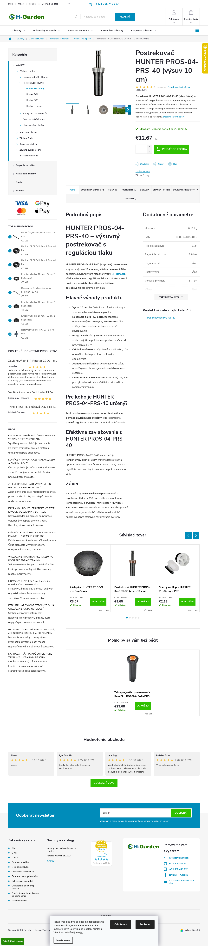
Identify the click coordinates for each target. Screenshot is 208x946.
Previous (188, 535)
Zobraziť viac (104, 783)
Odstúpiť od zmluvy (13, 941)
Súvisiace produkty (184, 190)
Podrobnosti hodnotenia (179, 87)
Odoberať (181, 812)
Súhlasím (145, 924)
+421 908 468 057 (178, 869)
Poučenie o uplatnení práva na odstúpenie (25, 894)
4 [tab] (135, 618)
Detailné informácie (172, 116)
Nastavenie (63, 940)
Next (196, 535)
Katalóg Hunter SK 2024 (59, 855)
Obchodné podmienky (23, 871)
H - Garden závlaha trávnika (181, 882)
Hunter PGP (32, 100)
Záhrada (20, 190)
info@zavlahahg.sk (178, 857)
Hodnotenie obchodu (104, 739)
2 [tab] (130, 618)
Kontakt (32, 3)
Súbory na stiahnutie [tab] (92, 190)
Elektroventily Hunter (33, 125)
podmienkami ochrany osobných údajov (149, 821)
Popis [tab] (72, 190)
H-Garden (106, 915)
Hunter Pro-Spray (35, 88)
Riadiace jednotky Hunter (35, 77)
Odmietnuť (120, 924)
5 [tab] (138, 618)
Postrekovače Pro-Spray (161, 317)
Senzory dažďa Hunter (34, 119)
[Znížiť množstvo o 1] (149, 151)
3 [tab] (133, 618)
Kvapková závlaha (28, 144)
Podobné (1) (131, 198)
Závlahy (20, 64)
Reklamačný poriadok (22, 881)
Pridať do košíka (174, 149)
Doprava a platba (50, 3)
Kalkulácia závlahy (26, 173)
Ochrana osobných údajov (25, 876)
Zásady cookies (19, 900)
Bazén (19, 182)
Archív (50, 861)
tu (81, 932)
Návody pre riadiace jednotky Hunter (61, 850)
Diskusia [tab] (144, 190)
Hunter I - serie (33, 106)
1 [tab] (127, 618)
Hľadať (125, 16)
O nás (21, 3)
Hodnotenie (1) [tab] (128, 190)
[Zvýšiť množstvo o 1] (149, 147)
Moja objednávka (20, 866)
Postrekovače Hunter (33, 82)
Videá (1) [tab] (112, 190)
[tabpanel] (88, 578)
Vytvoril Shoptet (192, 930)
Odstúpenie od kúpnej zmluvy (23, 887)
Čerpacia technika (25, 165)
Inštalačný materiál (29, 155)
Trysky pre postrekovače (35, 113)
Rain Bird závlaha (28, 132)
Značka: (143, 171)
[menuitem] (18, 31)
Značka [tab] (161, 190)
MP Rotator (118, 274)
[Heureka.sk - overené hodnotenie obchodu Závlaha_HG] (101, 853)
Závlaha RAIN (26, 138)
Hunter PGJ (32, 94)
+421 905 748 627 (178, 863)
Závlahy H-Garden (178, 874)
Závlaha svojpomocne (30, 149)
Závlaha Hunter (27, 71)
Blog (10, 3)
